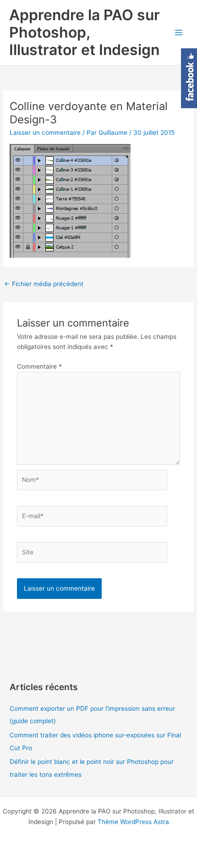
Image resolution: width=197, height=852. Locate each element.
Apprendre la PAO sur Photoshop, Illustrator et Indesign (84, 32)
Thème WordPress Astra (133, 821)
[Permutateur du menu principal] (179, 32)
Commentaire (39, 366)
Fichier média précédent (43, 284)
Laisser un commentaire (45, 132)
